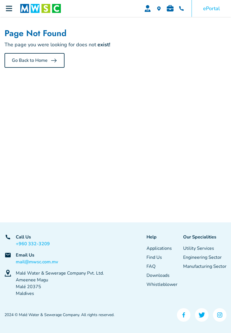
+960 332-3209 (33, 244)
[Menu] (9, 8)
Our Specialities (199, 237)
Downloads (158, 275)
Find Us (154, 257)
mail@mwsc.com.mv (37, 262)
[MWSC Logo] (40, 8)
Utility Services (198, 248)
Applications (159, 248)
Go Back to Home (30, 60)
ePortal (211, 8)
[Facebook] (183, 315)
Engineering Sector (202, 257)
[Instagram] (219, 315)
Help (151, 237)
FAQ (151, 266)
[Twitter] (201, 315)
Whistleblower (161, 284)
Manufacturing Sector (204, 266)
